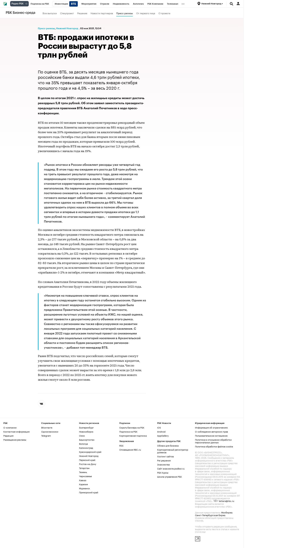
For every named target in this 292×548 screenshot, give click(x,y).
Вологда (83, 443)
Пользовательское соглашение (211, 435)
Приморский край (88, 492)
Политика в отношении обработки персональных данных (213, 441)
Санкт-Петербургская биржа (210, 515)
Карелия (83, 484)
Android (161, 431)
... (183, 3)
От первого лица (145, 13)
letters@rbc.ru (226, 500)
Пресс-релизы (124, 13)
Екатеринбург (86, 427)
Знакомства (163, 464)
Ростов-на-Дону (87, 463)
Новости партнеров (102, 13)
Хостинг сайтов (165, 456)
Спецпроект (67, 13)
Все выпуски (50, 13)
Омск (82, 435)
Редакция (8, 435)
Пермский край (87, 459)
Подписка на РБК (128, 431)
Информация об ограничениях (211, 427)
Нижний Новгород (67, 28)
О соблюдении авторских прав (211, 431)
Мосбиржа (226, 512)
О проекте (164, 13)
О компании (10, 427)
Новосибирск (86, 431)
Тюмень (83, 472)
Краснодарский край (90, 451)
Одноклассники (49, 431)
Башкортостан (86, 439)
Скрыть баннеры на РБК (131, 427)
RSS (121, 445)
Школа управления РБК (169, 476)
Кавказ (82, 480)
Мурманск (84, 488)
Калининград (86, 447)
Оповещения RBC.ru (130, 449)
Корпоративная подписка (133, 435)
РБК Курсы (162, 472)
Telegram (46, 435)
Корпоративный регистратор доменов (172, 451)
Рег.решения (164, 460)
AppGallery (163, 435)
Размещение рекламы (14, 439)
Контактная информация (16, 431)
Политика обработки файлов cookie (214, 446)
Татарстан (84, 467)
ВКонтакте (46, 427)
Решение (82, 13)
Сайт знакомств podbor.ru (171, 468)
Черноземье (85, 476)
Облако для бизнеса (168, 445)
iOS (159, 427)
